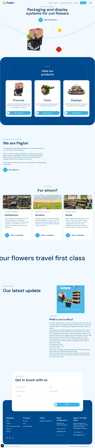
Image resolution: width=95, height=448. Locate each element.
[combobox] (90, 3)
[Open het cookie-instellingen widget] (2, 445)
